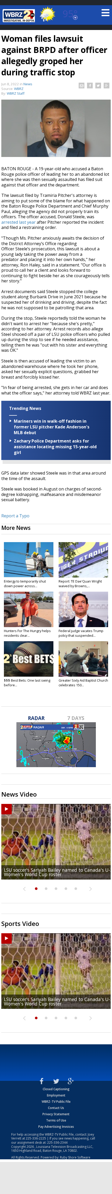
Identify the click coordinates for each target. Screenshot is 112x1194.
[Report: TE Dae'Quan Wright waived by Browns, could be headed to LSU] (83, 560)
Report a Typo (15, 516)
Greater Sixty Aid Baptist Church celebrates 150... (83, 682)
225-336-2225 (36, 1138)
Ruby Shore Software (75, 1157)
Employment (56, 1095)
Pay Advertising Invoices (56, 1126)
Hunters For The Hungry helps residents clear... (27, 633)
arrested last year (18, 222)
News (27, 84)
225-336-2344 (57, 1142)
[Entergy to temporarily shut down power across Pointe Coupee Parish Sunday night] (28, 560)
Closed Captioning (56, 1089)
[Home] (19, 15)
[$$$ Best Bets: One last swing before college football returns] (28, 659)
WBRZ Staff (15, 93)
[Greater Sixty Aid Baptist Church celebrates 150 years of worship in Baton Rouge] (83, 659)
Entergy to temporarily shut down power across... (25, 583)
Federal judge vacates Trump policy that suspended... (81, 633)
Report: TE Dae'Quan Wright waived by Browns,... (80, 583)
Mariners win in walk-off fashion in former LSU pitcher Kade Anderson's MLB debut (51, 426)
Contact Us (56, 1108)
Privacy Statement (56, 1114)
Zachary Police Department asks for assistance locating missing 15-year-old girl (55, 446)
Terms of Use (56, 1120)
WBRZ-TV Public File (56, 1101)
